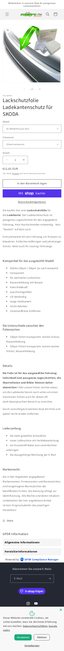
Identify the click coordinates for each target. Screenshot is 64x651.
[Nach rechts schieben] (40, 89)
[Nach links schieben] (24, 89)
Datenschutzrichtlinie (35, 626)
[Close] (61, 610)
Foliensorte (8, 137)
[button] (7, 14)
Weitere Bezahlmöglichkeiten (32, 201)
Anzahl (6, 152)
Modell (6, 121)
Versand (15, 173)
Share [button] (10, 520)
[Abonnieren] (50, 578)
